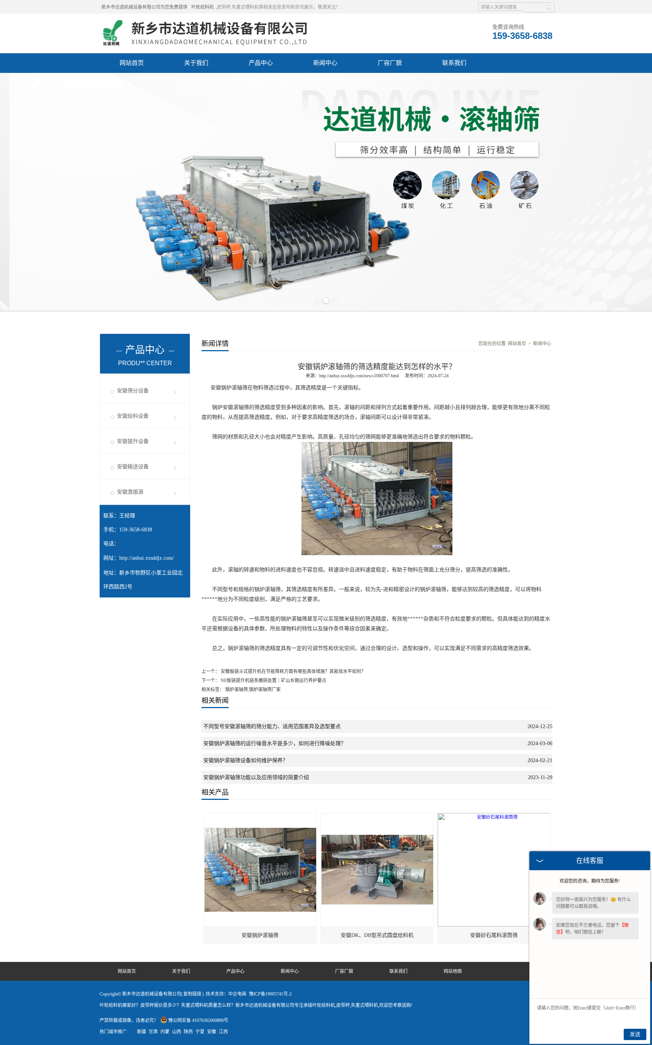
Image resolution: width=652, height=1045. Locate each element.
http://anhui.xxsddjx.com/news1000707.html (359, 375)
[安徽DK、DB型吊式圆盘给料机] (377, 816)
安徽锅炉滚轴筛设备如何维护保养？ (245, 760)
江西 (223, 1031)
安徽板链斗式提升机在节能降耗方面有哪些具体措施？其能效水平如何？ (293, 671)
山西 (176, 1031)
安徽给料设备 (133, 416)
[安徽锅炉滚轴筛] (260, 816)
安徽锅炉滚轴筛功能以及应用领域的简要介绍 (256, 777)
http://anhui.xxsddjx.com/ (146, 558)
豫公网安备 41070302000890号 (198, 1020)
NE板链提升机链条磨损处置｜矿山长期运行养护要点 (273, 680)
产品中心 (261, 63)
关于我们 (196, 63)
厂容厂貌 (390, 63)
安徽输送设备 (133, 466)
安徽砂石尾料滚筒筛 (494, 935)
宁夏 (200, 1031)
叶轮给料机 (202, 7)
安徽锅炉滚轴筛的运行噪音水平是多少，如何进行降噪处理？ (274, 743)
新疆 (141, 1031)
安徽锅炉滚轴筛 (259, 935)
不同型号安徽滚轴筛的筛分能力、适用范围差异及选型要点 (272, 726)
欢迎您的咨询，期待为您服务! (590, 881)
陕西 (188, 1031)
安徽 (211, 1031)
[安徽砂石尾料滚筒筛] (494, 816)
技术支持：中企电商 (226, 994)
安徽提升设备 (133, 441)
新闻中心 (325, 63)
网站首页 (132, 63)
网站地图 (453, 971)
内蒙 (164, 1031)
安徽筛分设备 (133, 391)
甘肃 (153, 1031)
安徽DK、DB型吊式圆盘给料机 (377, 935)
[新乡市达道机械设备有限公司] (207, 23)
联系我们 (454, 63)
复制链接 (192, 994)
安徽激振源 (130, 492)
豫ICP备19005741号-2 (270, 994)
